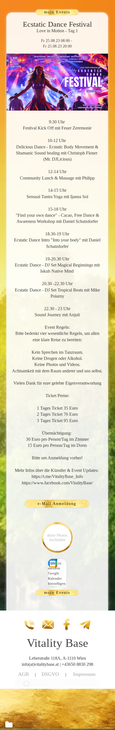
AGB (23, 674)
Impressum (84, 674)
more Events (57, 12)
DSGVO (50, 674)
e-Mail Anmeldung (57, 504)
